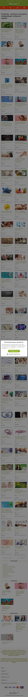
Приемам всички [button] (14, 351)
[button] (14, 354)
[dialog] (14, 348)
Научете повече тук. (11, 348)
